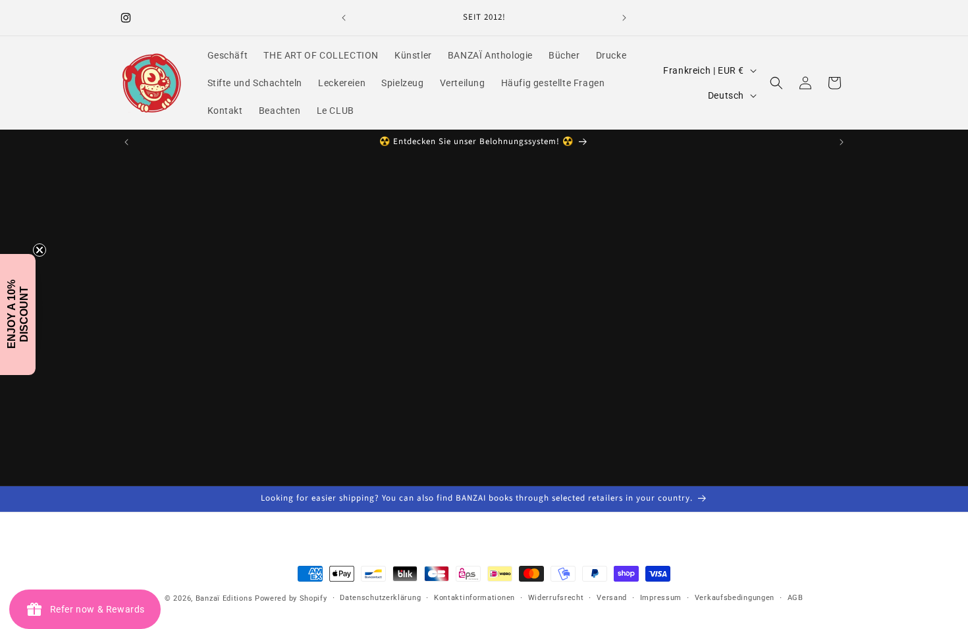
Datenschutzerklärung (380, 597)
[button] (776, 82)
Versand (612, 597)
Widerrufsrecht (556, 597)
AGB (795, 597)
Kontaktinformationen (474, 597)
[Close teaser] (39, 250)
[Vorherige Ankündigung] (343, 17)
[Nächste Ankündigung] (624, 17)
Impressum (661, 597)
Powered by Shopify (291, 598)
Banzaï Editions (224, 598)
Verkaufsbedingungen (734, 597)
